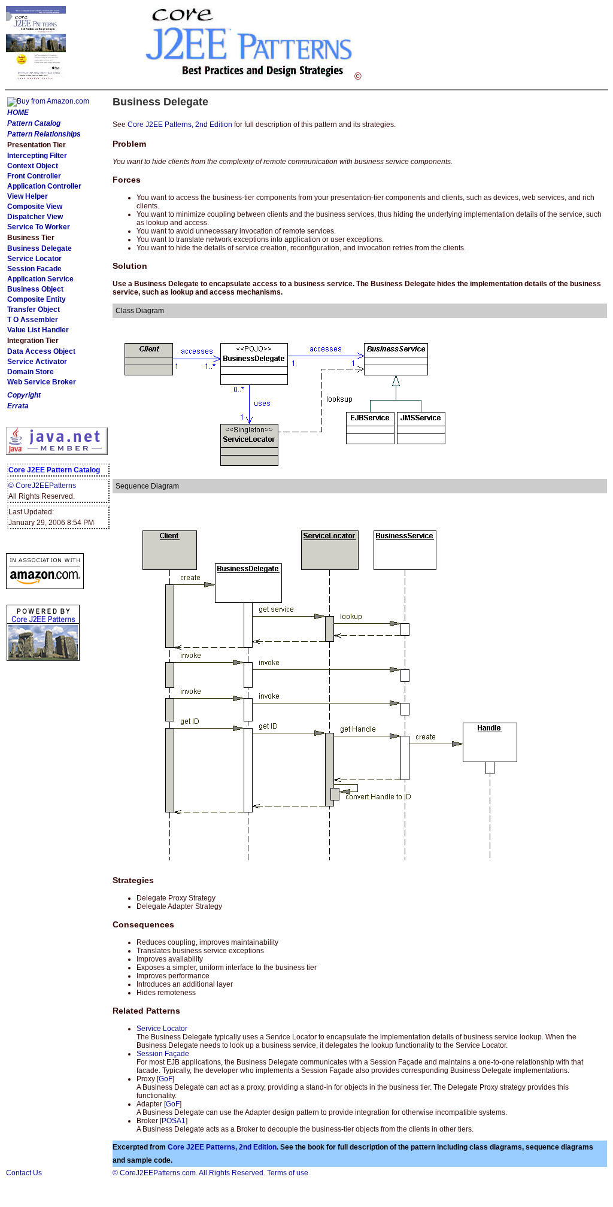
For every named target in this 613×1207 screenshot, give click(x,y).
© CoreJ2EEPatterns (42, 485)
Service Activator (37, 361)
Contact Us (24, 1173)
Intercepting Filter (37, 155)
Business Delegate (39, 248)
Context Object (32, 166)
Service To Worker (38, 227)
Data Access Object (41, 351)
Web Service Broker (41, 382)
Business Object (35, 289)
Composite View (34, 206)
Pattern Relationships (44, 134)
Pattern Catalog (33, 123)
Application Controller (44, 186)
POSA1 (174, 1121)
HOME (18, 112)
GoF (165, 1079)
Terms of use (287, 1173)
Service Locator (34, 258)
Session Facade (34, 269)
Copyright (24, 395)
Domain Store (30, 372)
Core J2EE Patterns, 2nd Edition (180, 124)
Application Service (40, 279)
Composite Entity (36, 299)
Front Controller (34, 176)
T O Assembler (32, 320)
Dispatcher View (35, 217)
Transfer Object (33, 309)
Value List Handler (38, 330)
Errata (18, 406)
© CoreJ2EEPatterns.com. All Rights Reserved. (189, 1173)
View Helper (27, 196)
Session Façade (162, 1054)
